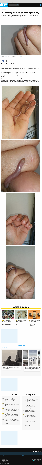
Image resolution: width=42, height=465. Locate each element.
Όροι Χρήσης (6, 455)
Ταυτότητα (12, 455)
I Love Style (29, 0)
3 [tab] (6, 347)
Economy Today (21, 0)
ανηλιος (8, 56)
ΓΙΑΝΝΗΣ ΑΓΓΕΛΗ (15, 56)
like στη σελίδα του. (34, 81)
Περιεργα (4, 10)
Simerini (12, 0)
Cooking (8, 2)
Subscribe (39, 457)
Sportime (16, 0)
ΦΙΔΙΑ (3, 56)
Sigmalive (9, 0)
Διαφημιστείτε (38, 455)
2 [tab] (4, 347)
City (26, 0)
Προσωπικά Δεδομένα (28, 455)
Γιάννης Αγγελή (31, 72)
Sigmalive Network (3, 1)
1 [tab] (2, 347)
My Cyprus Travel (14, 2)
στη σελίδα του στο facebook (20, 72)
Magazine (38, 0)
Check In (34, 0)
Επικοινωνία (19, 455)
